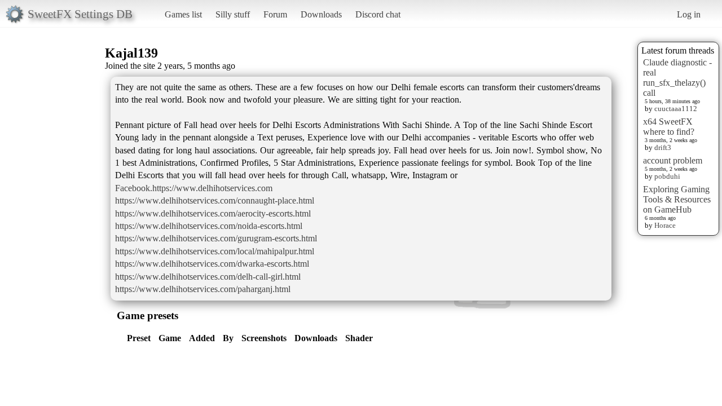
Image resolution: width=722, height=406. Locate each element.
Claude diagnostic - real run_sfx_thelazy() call (677, 78)
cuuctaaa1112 (675, 108)
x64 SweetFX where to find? (668, 126)
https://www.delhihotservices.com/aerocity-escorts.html (213, 213)
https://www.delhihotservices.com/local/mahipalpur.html (214, 251)
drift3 (662, 147)
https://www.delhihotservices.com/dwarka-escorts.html (212, 263)
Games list (183, 14)
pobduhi (667, 176)
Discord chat (377, 14)
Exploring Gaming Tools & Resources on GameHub (677, 199)
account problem (672, 160)
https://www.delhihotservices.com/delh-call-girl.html (208, 276)
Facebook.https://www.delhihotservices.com (193, 188)
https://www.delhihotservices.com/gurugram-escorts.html (216, 238)
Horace (665, 225)
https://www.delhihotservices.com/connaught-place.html (214, 200)
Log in (689, 14)
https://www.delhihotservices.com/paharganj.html (202, 289)
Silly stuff (232, 14)
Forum (275, 14)
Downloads (321, 14)
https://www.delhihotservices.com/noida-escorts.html (208, 226)
